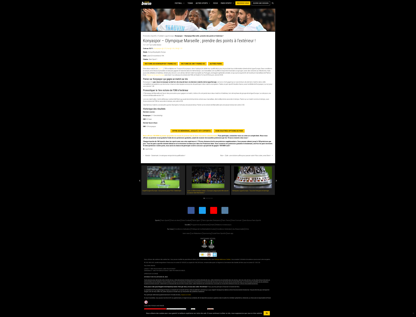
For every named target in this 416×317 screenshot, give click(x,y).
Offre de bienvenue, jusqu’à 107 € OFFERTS (191, 131)
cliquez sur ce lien (186, 295)
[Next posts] (276, 180)
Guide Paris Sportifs (219, 233)
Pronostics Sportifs (150, 36)
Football (178, 3)
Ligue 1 (160, 68)
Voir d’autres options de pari (229, 131)
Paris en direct (175, 220)
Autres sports (202, 3)
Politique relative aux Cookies (222, 259)
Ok (267, 313)
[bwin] (147, 3)
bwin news (186, 233)
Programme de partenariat (200, 225)
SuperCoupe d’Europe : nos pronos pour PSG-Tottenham (161, 191)
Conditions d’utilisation (182, 229)
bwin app (230, 233)
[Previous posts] (139, 180)
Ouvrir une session (260, 3)
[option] (163, 180)
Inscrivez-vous (243, 3)
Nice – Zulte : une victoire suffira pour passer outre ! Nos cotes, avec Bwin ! (245, 155)
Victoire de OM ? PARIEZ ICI (193, 64)
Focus (215, 3)
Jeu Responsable (238, 229)
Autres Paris (216, 64)
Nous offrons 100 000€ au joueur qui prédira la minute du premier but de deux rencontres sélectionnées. (180, 136)
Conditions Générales (224, 229)
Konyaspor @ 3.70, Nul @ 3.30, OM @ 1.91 (168, 48)
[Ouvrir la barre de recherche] (272, 3)
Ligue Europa (169, 36)
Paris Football (186, 220)
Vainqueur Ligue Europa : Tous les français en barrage (250, 191)
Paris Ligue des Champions (211, 220)
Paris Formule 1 (237, 220)
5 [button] (211, 198)
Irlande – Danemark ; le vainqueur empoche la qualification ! (165, 155)
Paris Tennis (226, 220)
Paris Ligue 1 (196, 220)
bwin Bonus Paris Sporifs (252, 220)
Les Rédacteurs (196, 233)
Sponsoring (207, 233)
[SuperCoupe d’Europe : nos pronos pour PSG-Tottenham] (163, 187)
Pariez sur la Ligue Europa (155, 75)
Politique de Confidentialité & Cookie (203, 229)
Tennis (190, 3)
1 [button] (204, 198)
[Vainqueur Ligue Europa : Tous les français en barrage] (253, 187)
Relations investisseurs (223, 225)
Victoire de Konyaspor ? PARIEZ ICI (160, 64)
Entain (212, 225)
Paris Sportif (226, 3)
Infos (247, 229)
